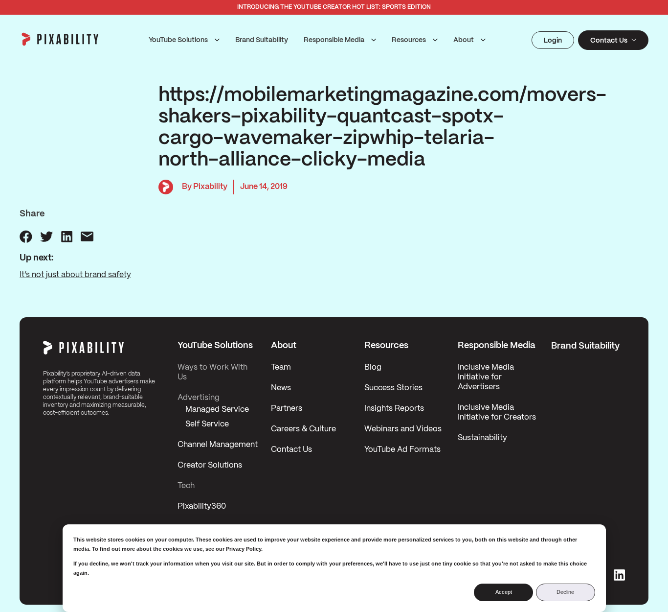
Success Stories (393, 388)
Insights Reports (394, 408)
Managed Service (217, 409)
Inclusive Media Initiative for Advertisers (486, 377)
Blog (372, 367)
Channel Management (218, 444)
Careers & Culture (303, 429)
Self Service (207, 424)
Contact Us (291, 449)
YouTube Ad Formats (402, 449)
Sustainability (482, 438)
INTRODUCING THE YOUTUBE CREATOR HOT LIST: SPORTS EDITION (334, 7)
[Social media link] (619, 575)
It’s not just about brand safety (75, 275)
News (281, 388)
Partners (286, 408)
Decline (565, 592)
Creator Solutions (210, 465)
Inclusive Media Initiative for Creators (497, 412)
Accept (503, 592)
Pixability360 (202, 506)
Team (281, 367)
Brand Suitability (261, 40)
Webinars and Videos (403, 429)
